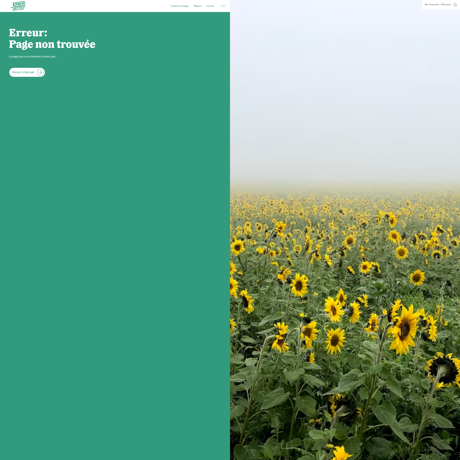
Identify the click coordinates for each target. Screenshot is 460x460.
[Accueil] (18, 6)
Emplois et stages (180, 6)
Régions (198, 6)
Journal (210, 6)
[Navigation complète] (223, 6)
